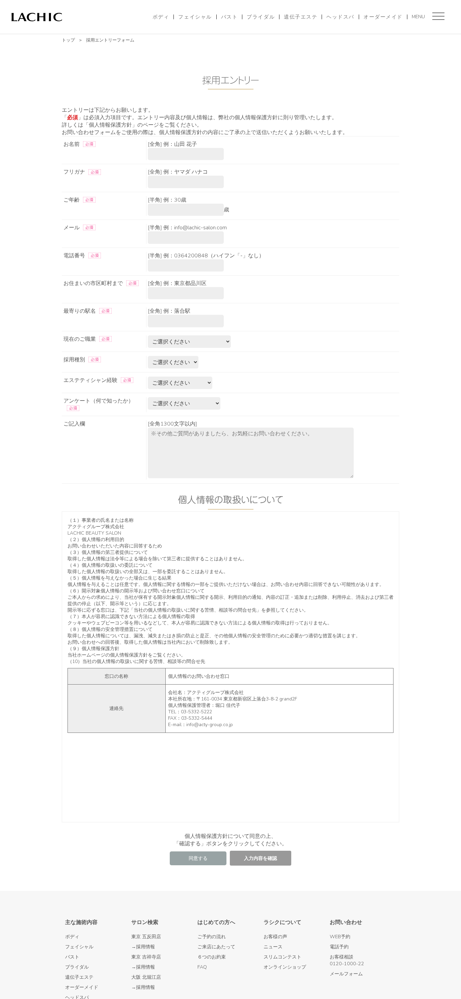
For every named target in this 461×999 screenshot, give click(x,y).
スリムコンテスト (282, 956)
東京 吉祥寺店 (146, 956)
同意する (198, 858)
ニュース (273, 946)
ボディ (161, 17)
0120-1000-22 (347, 963)
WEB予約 (340, 936)
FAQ (202, 967)
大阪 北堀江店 (146, 977)
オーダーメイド (383, 17)
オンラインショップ (285, 967)
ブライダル (261, 17)
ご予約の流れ (211, 936)
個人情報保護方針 (129, 655)
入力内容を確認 (260, 858)
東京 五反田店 (146, 936)
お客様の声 (275, 936)
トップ (68, 40)
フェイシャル (195, 17)
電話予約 (339, 946)
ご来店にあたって (216, 946)
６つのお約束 (211, 956)
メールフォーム (346, 973)
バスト (229, 17)
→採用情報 (143, 946)
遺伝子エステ (300, 17)
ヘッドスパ (340, 17)
